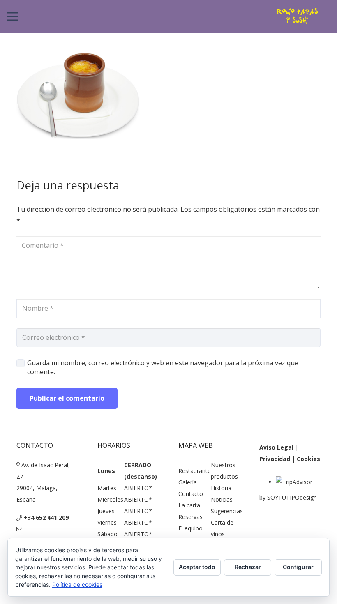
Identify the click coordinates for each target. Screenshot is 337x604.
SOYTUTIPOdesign (292, 497)
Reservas (190, 517)
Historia (221, 488)
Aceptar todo (197, 566)
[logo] (297, 16)
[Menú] (12, 16)
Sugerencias (227, 511)
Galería (187, 482)
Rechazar (248, 566)
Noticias (222, 499)
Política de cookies (77, 584)
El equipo (190, 528)
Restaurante (194, 471)
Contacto (190, 494)
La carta (189, 505)
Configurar (298, 566)
